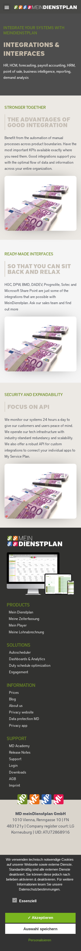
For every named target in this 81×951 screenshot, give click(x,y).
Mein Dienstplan (21, 612)
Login (13, 765)
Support (15, 758)
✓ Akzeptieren (40, 918)
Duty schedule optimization (29, 665)
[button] (6, 7)
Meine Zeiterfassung (24, 618)
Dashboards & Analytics (27, 658)
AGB (12, 778)
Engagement (18, 671)
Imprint (14, 785)
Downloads (17, 772)
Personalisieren (39, 940)
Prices (14, 692)
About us (15, 705)
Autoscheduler (20, 652)
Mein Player (18, 625)
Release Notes (19, 752)
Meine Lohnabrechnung (26, 631)
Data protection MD (24, 718)
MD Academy (19, 745)
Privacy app (18, 725)
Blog (12, 699)
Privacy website (21, 712)
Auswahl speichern (40, 929)
